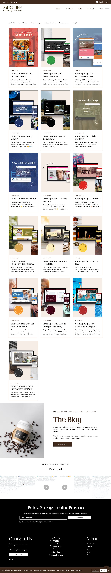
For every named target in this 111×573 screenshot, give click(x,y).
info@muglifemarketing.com (19, 550)
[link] (107, 2)
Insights (75, 23)
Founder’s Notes (50, 23)
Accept (103, 570)
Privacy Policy (78, 570)
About (89, 552)
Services (89, 546)
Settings (95, 570)
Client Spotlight (36, 23)
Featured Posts (64, 23)
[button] (101, 8)
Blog (88, 549)
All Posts (12, 23)
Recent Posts (22, 23)
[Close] (109, 570)
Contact (89, 555)
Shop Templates (91, 544)
